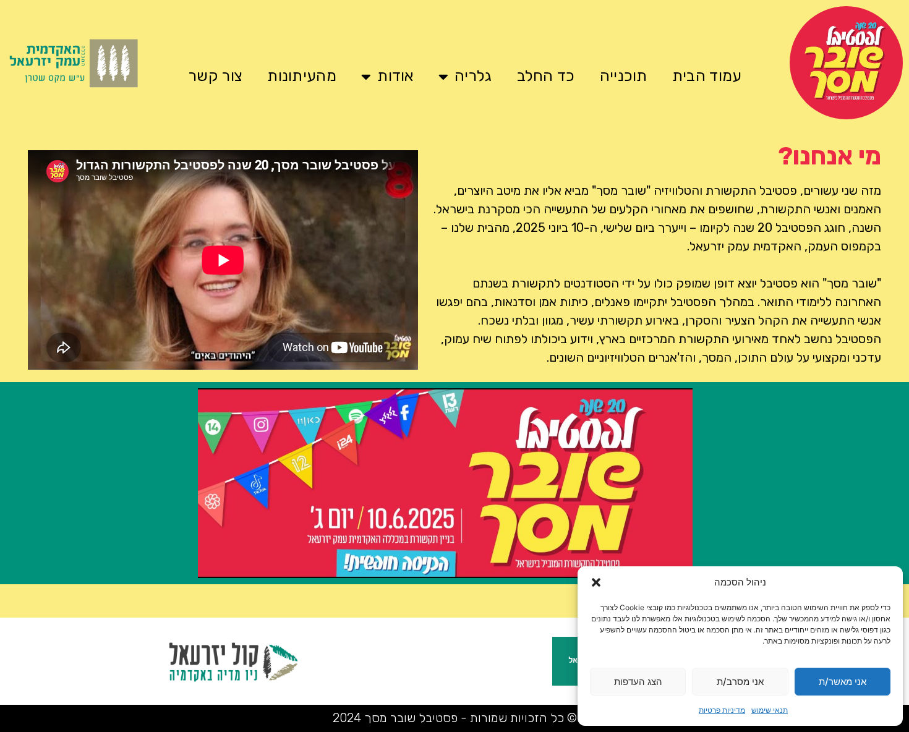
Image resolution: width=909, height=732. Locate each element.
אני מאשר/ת (842, 681)
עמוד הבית (707, 76)
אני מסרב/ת (740, 681)
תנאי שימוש (769, 710)
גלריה (473, 76)
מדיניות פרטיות (722, 710)
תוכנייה (623, 76)
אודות (395, 76)
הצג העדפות (638, 681)
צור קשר (215, 76)
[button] (596, 582)
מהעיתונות (301, 76)
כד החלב (546, 76)
